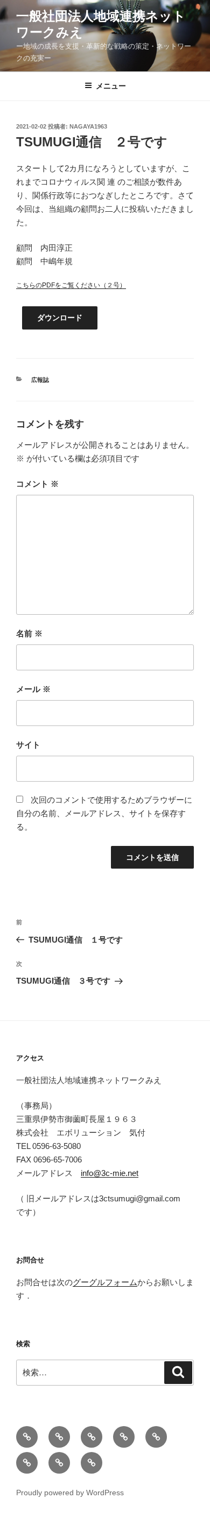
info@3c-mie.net (109, 1173)
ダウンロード (59, 317)
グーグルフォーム (105, 1282)
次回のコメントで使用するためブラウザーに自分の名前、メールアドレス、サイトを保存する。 (104, 813)
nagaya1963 (88, 126)
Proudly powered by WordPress (70, 1492)
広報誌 (40, 380)
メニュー (111, 86)
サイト (28, 744)
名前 (29, 633)
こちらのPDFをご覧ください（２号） (71, 285)
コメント (37, 483)
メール (33, 689)
